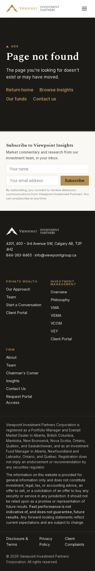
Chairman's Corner (22, 373)
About (11, 357)
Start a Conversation (23, 305)
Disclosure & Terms (17, 541)
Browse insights (56, 89)
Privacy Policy (45, 541)
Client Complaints (74, 541)
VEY (54, 331)
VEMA (56, 315)
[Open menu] (84, 8)
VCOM (56, 323)
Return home (19, 89)
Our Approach (18, 289)
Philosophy (60, 300)
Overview (59, 292)
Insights (13, 381)
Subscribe (74, 180)
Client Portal (16, 312)
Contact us (44, 98)
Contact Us (16, 388)
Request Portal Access (19, 399)
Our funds (16, 98)
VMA (55, 307)
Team (11, 297)
